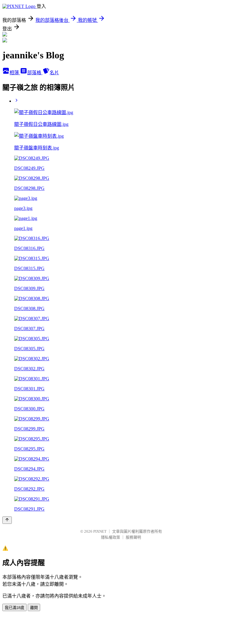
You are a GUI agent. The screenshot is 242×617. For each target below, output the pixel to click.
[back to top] (7, 520)
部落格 (34, 72)
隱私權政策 (110, 537)
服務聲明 (133, 537)
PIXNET (100, 531)
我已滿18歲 (14, 608)
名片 (54, 72)
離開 (34, 608)
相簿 (14, 72)
